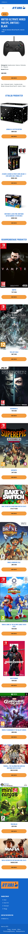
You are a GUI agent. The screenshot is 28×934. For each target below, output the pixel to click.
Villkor (19, 929)
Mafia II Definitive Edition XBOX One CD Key (14, 860)
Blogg (5, 909)
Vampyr (14, 290)
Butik (4, 14)
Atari (5, 900)
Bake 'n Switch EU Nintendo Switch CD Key (14, 506)
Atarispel (6, 906)
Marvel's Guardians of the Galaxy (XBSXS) (14, 730)
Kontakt (14, 929)
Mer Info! (14, 78)
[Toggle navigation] (3, 8)
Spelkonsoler (11, 65)
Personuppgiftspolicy (9, 931)
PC (2, 67)
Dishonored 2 (14, 408)
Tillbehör (5, 67)
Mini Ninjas (14, 824)
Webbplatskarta (20, 931)
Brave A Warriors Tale (14, 562)
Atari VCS (6, 903)
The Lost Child (14, 352)
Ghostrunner (14, 678)
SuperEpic (14, 470)
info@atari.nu (4, 2)
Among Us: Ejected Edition (14, 129)
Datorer (18, 65)
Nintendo (23, 65)
